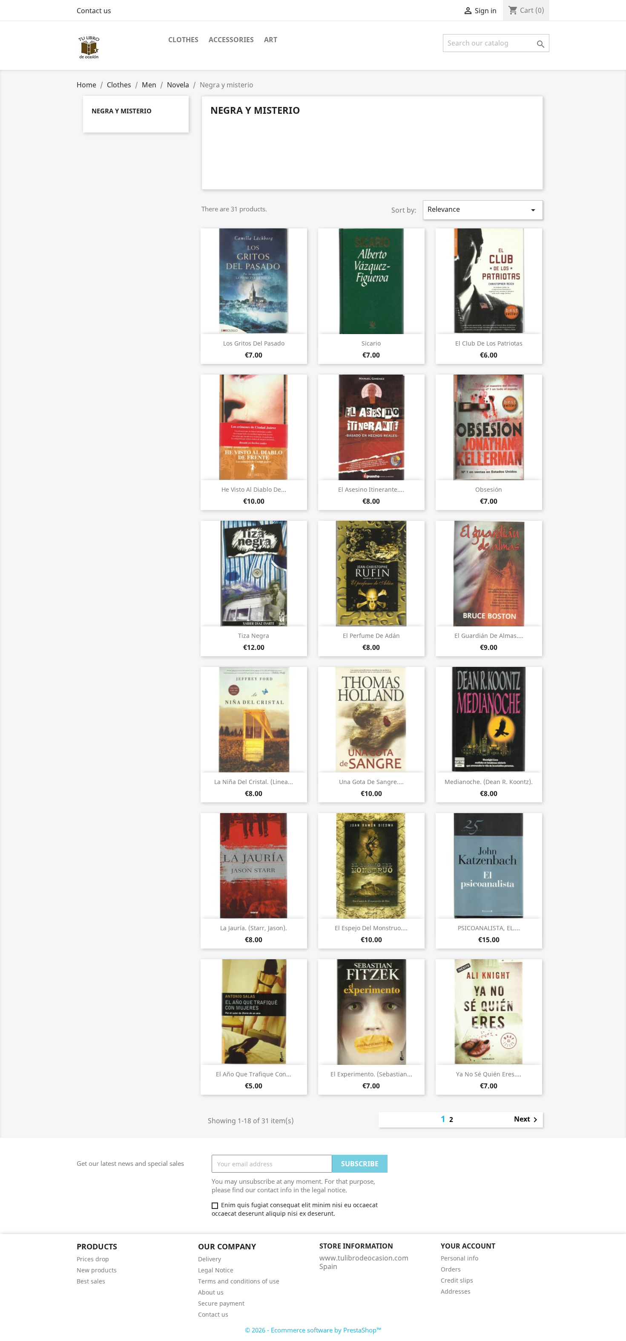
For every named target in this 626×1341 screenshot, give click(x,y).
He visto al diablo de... (253, 489)
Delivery (209, 1259)
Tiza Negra (253, 636)
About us (211, 1292)
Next (527, 1120)
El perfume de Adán (371, 636)
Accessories (231, 39)
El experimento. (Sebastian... (371, 1074)
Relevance (483, 210)
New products (97, 1270)
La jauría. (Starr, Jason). (253, 928)
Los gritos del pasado (253, 343)
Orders (451, 1269)
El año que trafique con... (253, 1074)
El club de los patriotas (489, 343)
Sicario (371, 343)
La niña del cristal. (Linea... (253, 782)
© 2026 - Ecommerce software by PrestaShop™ (313, 1330)
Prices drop (93, 1259)
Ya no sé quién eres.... (488, 1074)
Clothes (183, 39)
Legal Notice (215, 1270)
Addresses (456, 1291)
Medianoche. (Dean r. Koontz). (489, 782)
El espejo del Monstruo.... (371, 928)
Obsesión (488, 489)
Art (270, 39)
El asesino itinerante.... (371, 489)
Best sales (91, 1281)
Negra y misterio (122, 111)
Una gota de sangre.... (371, 782)
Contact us (94, 10)
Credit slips (457, 1280)
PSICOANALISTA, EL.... (489, 928)
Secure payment (221, 1303)
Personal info (459, 1258)
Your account (468, 1246)
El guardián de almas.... (488, 636)
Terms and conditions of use (238, 1281)
